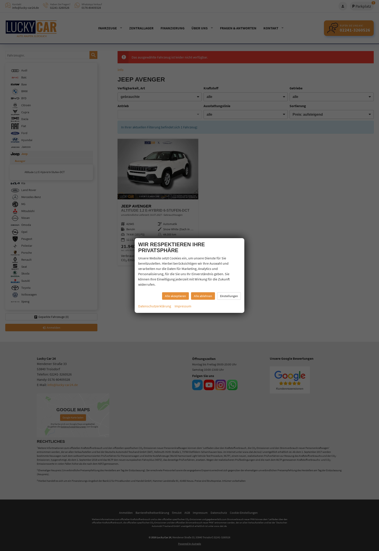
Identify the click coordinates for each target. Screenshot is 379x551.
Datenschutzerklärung (154, 306)
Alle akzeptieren (175, 296)
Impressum (183, 306)
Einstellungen (229, 296)
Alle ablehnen (203, 296)
